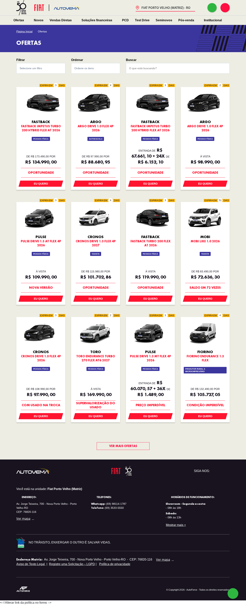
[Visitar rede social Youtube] (214, 471)
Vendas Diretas (61, 20)
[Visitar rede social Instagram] (220, 471)
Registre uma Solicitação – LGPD (72, 564)
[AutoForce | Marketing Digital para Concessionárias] (23, 589)
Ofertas (18, 20)
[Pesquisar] (223, 68)
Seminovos (164, 20)
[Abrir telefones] (225, 7)
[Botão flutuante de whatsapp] (233, 593)
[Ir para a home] (66, 7)
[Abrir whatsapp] (212, 7)
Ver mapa (23, 518)
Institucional (213, 20)
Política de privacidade (114, 564)
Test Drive (142, 20)
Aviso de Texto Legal (31, 564)
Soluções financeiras (96, 20)
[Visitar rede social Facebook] (227, 471)
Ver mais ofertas (123, 446)
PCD (125, 20)
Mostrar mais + (176, 525)
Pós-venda (186, 20)
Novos (38, 20)
